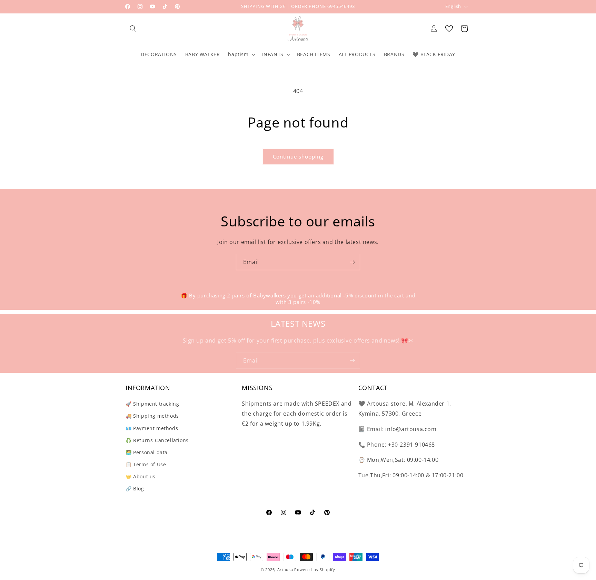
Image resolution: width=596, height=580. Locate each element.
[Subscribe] (352, 262)
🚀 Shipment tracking (152, 403)
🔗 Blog (135, 488)
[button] (133, 28)
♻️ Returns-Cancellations (157, 440)
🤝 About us (141, 476)
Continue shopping (298, 156)
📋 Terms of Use (146, 464)
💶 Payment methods (152, 428)
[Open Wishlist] (449, 28)
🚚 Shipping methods (152, 416)
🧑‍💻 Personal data (147, 452)
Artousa (285, 569)
